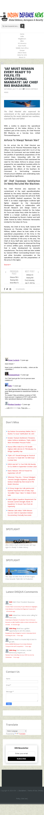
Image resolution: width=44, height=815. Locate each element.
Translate (22, 734)
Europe (22, 50)
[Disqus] (22, 325)
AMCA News (22, 53)
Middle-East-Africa (22, 48)
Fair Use (24, 799)
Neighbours (22, 39)
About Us (22, 57)
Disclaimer (22, 791)
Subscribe (21, 759)
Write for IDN (22, 55)
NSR (10, 602)
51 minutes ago (15, 624)
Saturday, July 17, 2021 (13, 89)
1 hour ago (20, 635)
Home (22, 34)
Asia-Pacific (22, 46)
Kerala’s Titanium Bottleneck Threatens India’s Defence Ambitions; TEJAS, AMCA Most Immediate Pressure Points (22, 440)
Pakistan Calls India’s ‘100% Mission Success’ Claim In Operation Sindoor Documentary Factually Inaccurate (20, 512)
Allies (22, 41)
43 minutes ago (10, 611)
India (22, 36)
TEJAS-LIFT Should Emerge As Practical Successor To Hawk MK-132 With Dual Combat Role (21, 457)
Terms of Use (32, 791)
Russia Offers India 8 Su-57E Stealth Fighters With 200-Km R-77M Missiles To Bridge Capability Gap (22, 449)
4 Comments (20, 289)
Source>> (7, 265)
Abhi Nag (12, 628)
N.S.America (22, 43)
